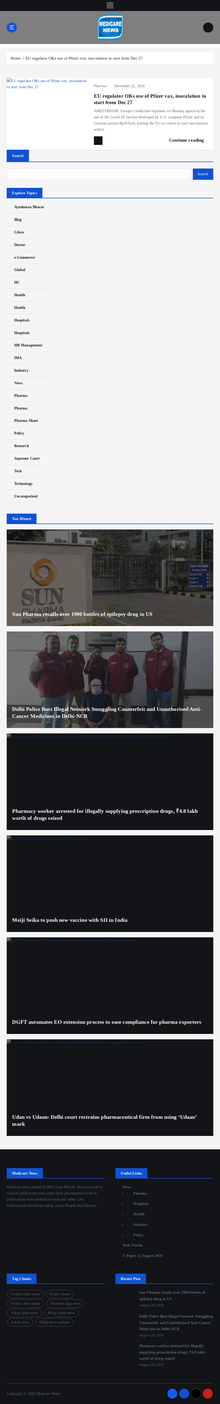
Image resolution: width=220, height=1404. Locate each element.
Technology (23, 484)
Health (19, 295)
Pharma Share (26, 421)
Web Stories (132, 1245)
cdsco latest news (27, 1294)
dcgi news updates (55, 1322)
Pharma (100, 86)
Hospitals (21, 320)
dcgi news (21, 1322)
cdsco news (61, 1294)
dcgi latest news (62, 1313)
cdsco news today (27, 1303)
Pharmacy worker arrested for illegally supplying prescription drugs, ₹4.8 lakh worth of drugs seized (172, 1352)
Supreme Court (27, 458)
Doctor (19, 245)
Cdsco (19, 232)
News (18, 383)
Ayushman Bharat (29, 207)
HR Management (28, 345)
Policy (19, 433)
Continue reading (187, 140)
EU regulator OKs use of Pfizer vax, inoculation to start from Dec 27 (84, 58)
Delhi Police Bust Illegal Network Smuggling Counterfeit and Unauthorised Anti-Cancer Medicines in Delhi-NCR (176, 1322)
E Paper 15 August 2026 (142, 1256)
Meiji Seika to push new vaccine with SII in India (69, 920)
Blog (17, 220)
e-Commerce (24, 257)
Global (19, 270)
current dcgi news (66, 1303)
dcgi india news (26, 1313)
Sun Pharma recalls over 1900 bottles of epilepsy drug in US (82, 614)
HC (17, 282)
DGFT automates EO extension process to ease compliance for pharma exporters (106, 1022)
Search (18, 155)
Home (15, 58)
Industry (21, 370)
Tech (18, 471)
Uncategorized (26, 496)
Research (21, 446)
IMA (18, 358)
